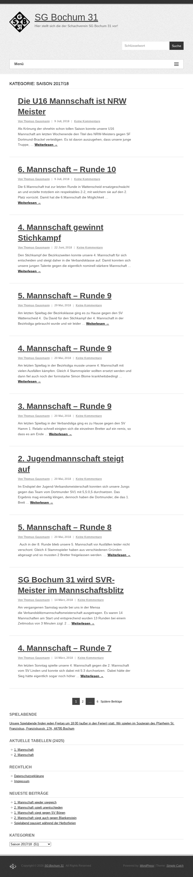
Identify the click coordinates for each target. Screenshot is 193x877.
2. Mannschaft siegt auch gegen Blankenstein (45, 818)
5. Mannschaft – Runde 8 (65, 527)
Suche (176, 46)
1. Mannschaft (24, 749)
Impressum (21, 781)
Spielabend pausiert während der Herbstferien (45, 823)
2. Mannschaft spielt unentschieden (38, 807)
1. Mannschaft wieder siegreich (35, 802)
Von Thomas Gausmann (34, 121)
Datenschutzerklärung (29, 776)
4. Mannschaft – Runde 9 (65, 348)
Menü (19, 64)
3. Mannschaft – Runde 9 (65, 406)
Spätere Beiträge (111, 701)
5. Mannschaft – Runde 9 (65, 295)
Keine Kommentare (87, 121)
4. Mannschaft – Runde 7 (65, 648)
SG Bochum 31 (66, 17)
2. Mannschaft (24, 755)
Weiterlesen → (46, 144)
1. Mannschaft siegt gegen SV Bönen (39, 812)
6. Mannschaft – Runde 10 (67, 169)
